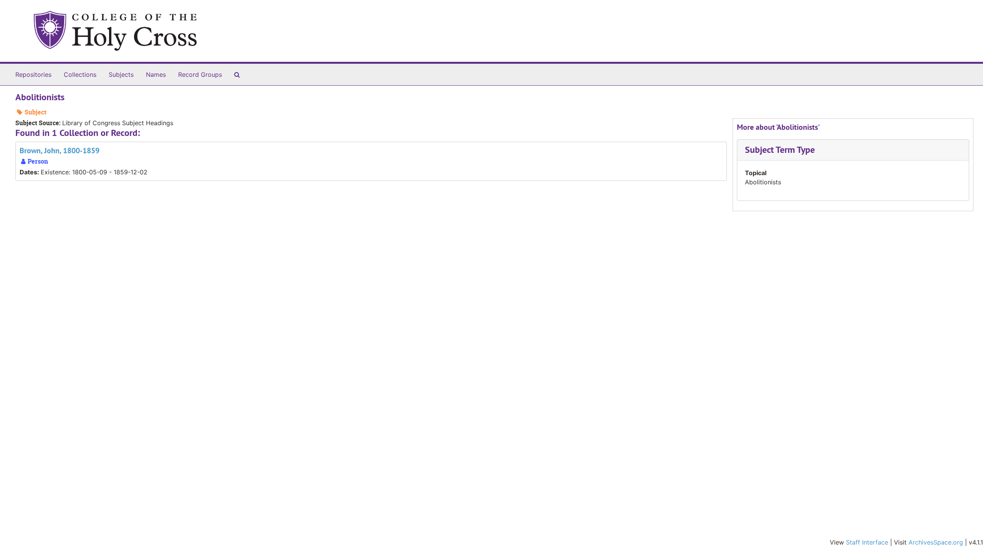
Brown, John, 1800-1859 (59, 151)
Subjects (121, 74)
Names (156, 74)
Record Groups (200, 74)
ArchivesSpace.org (936, 542)
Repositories (33, 74)
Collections (80, 74)
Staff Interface (867, 542)
